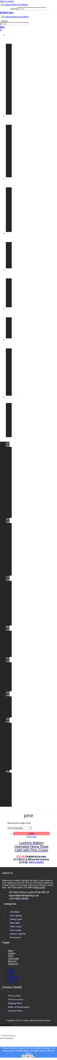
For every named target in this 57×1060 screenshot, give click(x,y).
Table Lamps (9, 310)
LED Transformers (18, 410)
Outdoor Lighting (10, 341)
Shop (10, 950)
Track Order (13, 958)
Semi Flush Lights (15, 207)
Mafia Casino (39, 887)
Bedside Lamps (16, 330)
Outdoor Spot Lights (16, 360)
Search (14, 9)
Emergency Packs (18, 416)
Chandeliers (18, 196)
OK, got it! (27, 1056)
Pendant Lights (16, 192)
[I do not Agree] (34, 1056)
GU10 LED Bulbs (15, 48)
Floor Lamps (9, 271)
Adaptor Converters (17, 421)
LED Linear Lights (15, 157)
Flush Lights (15, 200)
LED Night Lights (15, 144)
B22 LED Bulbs (15, 63)
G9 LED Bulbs (15, 55)
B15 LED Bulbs (15, 71)
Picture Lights (15, 260)
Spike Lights (15, 387)
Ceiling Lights (9, 180)
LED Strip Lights (15, 136)
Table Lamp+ (15, 319)
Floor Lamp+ (15, 280)
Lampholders (18, 425)
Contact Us (13, 964)
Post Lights (15, 377)
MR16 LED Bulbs (15, 111)
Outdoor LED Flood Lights (16, 369)
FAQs (10, 956)
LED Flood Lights (15, 165)
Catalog (11, 953)
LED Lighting (10, 117)
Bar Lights (15, 216)
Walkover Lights (16, 382)
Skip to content (7, 1)
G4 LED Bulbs (15, 103)
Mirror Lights (15, 265)
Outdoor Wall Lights (16, 352)
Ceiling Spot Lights (15, 228)
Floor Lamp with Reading (16, 289)
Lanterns (16, 212)
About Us (12, 961)
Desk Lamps (15, 325)
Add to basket (36, 862)
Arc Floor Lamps (15, 298)
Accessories (13, 397)
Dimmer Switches (16, 405)
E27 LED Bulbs (15, 87)
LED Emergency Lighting (18, 173)
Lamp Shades (16, 429)
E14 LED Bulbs (15, 79)
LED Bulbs (9, 36)
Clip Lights (15, 335)
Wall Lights (9, 235)
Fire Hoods (15, 434)
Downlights (17, 188)
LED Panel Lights (15, 128)
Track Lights (15, 221)
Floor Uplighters (17, 304)
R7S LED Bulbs (15, 95)
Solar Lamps (15, 393)
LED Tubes (15, 150)
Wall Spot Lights (15, 254)
